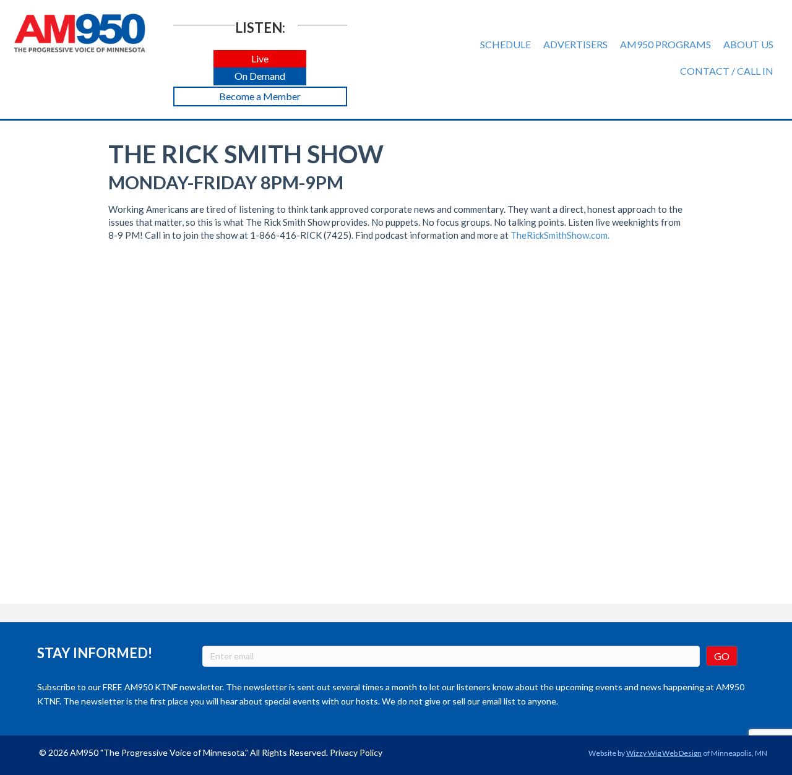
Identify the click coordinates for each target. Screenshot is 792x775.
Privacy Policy (356, 752)
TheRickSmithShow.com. (559, 235)
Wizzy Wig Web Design (664, 753)
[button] (259, 59)
